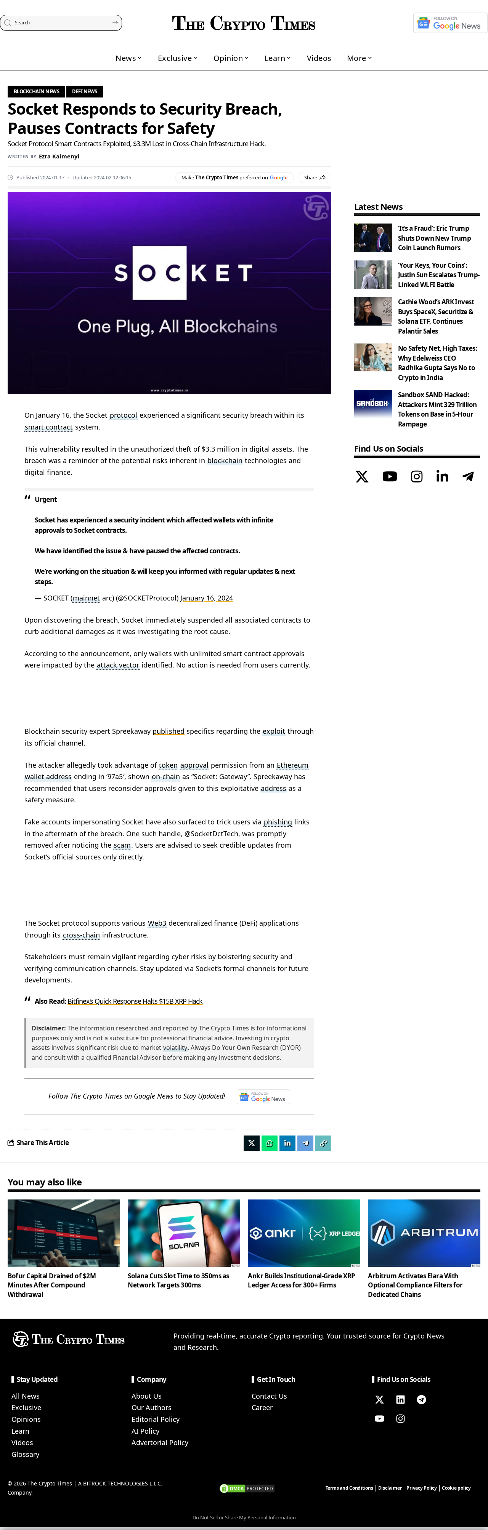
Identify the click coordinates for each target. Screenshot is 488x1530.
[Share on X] (252, 1143)
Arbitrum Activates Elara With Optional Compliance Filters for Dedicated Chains (415, 1285)
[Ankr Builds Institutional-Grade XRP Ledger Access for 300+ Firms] (304, 1233)
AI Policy (145, 1431)
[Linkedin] (400, 1399)
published (168, 731)
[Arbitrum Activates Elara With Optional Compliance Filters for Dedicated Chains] (424, 1233)
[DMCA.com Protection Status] (247, 1487)
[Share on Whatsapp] (270, 1143)
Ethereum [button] (292, 765)
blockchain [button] (224, 460)
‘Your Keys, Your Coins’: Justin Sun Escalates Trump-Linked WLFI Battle (439, 275)
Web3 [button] (157, 923)
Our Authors (152, 1407)
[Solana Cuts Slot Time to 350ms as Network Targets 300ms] (184, 1233)
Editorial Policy (156, 1419)
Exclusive (26, 1407)
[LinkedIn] (442, 477)
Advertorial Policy (160, 1442)
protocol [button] (123, 415)
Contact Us (269, 1396)
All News (25, 1396)
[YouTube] (389, 477)
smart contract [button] (49, 426)
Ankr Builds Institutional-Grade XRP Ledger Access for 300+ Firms (301, 1280)
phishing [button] (278, 821)
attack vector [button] (118, 664)
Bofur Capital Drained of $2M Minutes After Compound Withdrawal (52, 1285)
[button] (323, 1143)
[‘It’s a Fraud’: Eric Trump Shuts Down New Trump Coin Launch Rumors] (373, 238)
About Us (147, 1396)
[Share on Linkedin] (287, 1143)
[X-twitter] (379, 1399)
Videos (22, 1442)
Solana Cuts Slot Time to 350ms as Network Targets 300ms (178, 1280)
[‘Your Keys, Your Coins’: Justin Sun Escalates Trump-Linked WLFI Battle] (373, 274)
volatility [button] (175, 1047)
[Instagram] (417, 477)
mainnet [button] (86, 597)
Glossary (25, 1454)
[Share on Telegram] (305, 1143)
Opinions (26, 1419)
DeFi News (84, 91)
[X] (362, 477)
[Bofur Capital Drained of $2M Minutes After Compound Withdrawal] (64, 1233)
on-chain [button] (166, 776)
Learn (20, 1431)
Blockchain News (36, 91)
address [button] (273, 788)
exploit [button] (274, 731)
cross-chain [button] (81, 934)
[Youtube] (379, 1418)
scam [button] (122, 845)
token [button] (168, 765)
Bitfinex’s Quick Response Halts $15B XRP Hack (134, 1001)
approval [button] (194, 765)
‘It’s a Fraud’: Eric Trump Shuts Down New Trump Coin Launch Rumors (434, 238)
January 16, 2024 (206, 597)
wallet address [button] (48, 776)
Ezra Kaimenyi (59, 156)
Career (262, 1407)
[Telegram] (468, 477)
